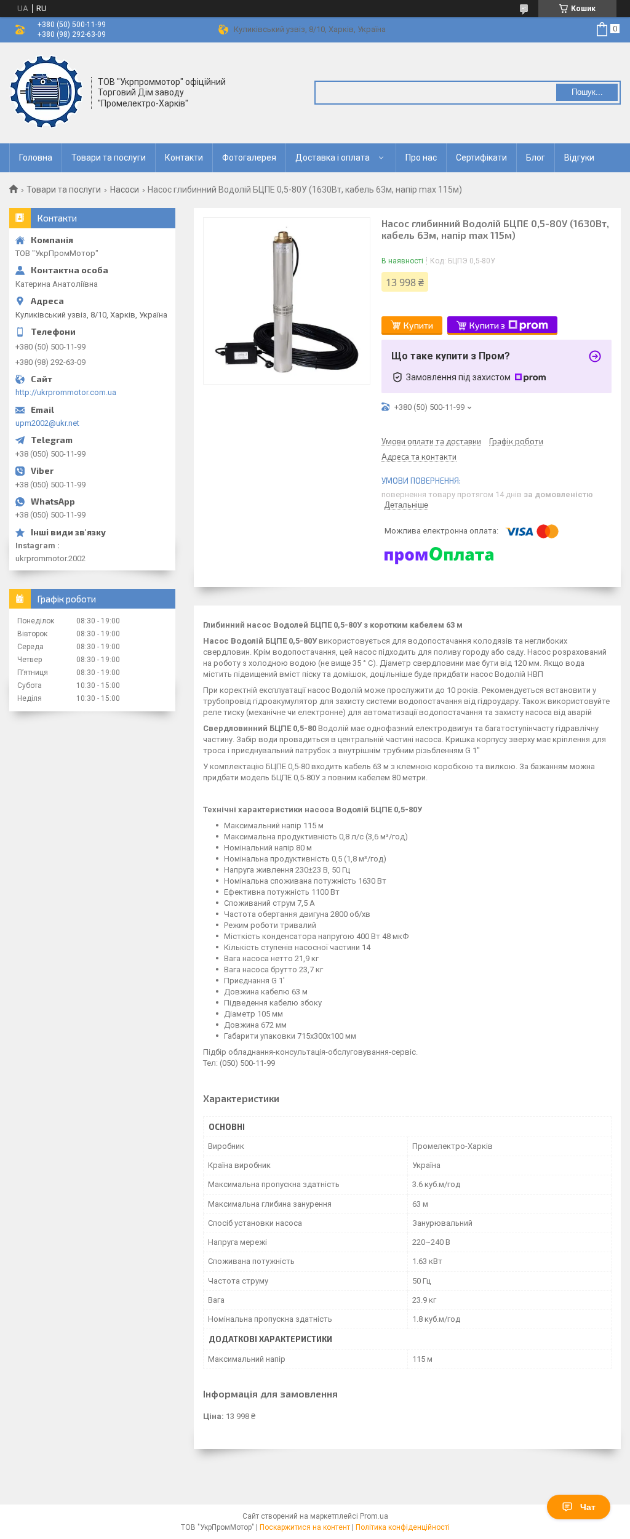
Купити (418, 325)
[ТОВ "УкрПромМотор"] (46, 92)
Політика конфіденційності (403, 1527)
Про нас (421, 157)
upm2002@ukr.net (47, 423)
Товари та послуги (108, 157)
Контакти (184, 157)
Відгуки (579, 157)
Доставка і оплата (332, 157)
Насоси (124, 189)
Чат (588, 1507)
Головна (35, 157)
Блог (535, 157)
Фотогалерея (249, 157)
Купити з (487, 325)
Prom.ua (374, 1516)
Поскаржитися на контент (305, 1527)
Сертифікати (481, 157)
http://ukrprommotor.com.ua (65, 392)
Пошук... (587, 92)
